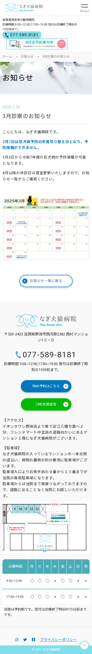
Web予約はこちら (46, 386)
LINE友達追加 (46, 404)
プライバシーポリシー (58, 640)
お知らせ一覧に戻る (46, 281)
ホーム (7, 56)
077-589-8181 (24, 34)
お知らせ (27, 56)
